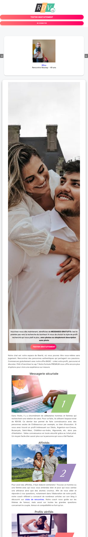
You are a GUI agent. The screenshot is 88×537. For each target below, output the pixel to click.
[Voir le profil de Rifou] (44, 49)
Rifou (44, 65)
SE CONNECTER (42, 23)
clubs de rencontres (34, 499)
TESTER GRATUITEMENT (41, 17)
